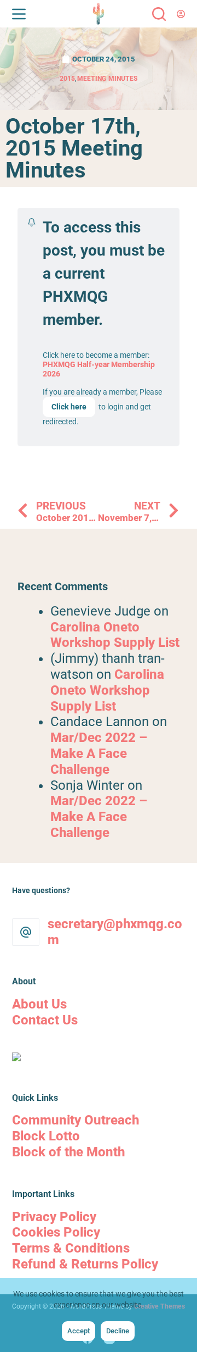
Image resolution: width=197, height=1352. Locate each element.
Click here (69, 406)
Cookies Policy (56, 1232)
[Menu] (19, 14)
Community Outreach (75, 1120)
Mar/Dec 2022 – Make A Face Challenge (98, 753)
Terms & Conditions (71, 1248)
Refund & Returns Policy (85, 1264)
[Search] (159, 14)
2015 (67, 78)
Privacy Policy (54, 1216)
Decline (117, 1331)
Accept (78, 1331)
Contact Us (45, 1020)
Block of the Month (68, 1152)
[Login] (181, 14)
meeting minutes (107, 78)
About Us (39, 1004)
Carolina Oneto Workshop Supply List (114, 635)
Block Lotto (46, 1136)
